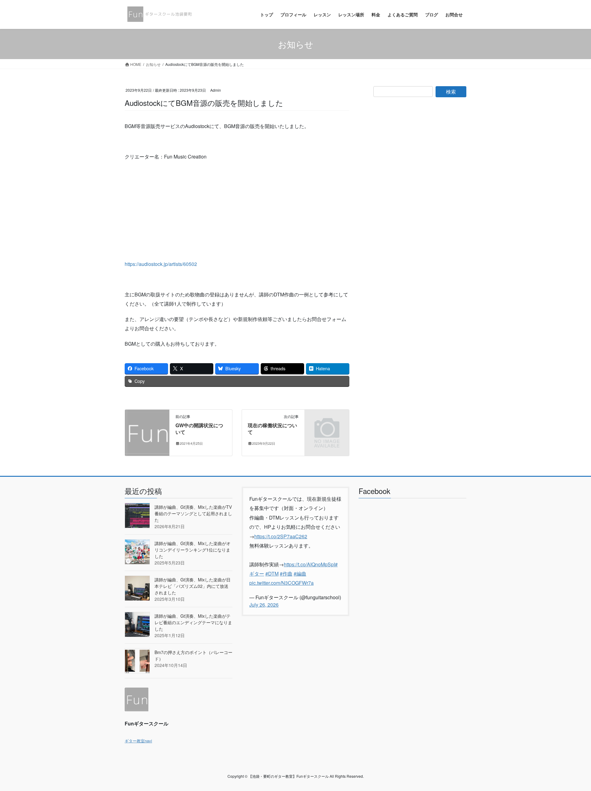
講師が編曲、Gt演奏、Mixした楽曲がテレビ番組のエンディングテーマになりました (193, 622)
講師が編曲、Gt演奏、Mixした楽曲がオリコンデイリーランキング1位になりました (193, 549)
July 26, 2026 (264, 604)
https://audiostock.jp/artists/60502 (161, 263)
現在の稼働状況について (272, 429)
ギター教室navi (138, 741)
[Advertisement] (237, 210)
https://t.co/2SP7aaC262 (280, 536)
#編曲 (300, 573)
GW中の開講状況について (199, 429)
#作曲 (286, 573)
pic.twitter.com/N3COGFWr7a (281, 582)
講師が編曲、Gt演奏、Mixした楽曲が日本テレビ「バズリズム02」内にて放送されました (193, 586)
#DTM (272, 573)
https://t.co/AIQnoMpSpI (309, 564)
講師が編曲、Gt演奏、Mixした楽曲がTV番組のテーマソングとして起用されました (193, 513)
